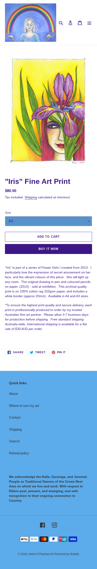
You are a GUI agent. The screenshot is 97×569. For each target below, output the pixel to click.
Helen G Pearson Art (40, 554)
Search (14, 441)
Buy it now (48, 249)
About (13, 394)
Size (8, 212)
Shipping (31, 197)
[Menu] (89, 23)
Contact (15, 417)
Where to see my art (24, 406)
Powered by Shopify (66, 554)
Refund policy (19, 453)
